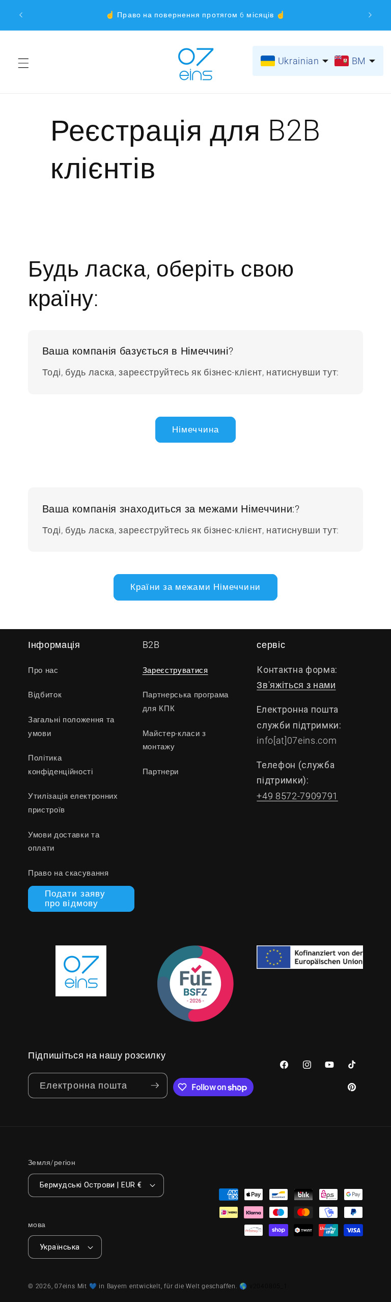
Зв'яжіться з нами (296, 685)
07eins (64, 1286)
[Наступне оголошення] (370, 15)
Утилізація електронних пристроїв (73, 803)
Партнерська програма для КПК (186, 701)
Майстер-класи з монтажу (174, 740)
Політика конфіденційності (60, 764)
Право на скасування (68, 873)
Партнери (161, 771)
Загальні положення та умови (71, 726)
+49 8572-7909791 (297, 796)
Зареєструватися (175, 670)
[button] (23, 63)
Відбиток (45, 694)
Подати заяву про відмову (75, 899)
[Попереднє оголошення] (21, 15)
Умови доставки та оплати (63, 841)
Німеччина (195, 430)
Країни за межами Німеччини (195, 587)
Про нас (43, 670)
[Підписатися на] (155, 1086)
